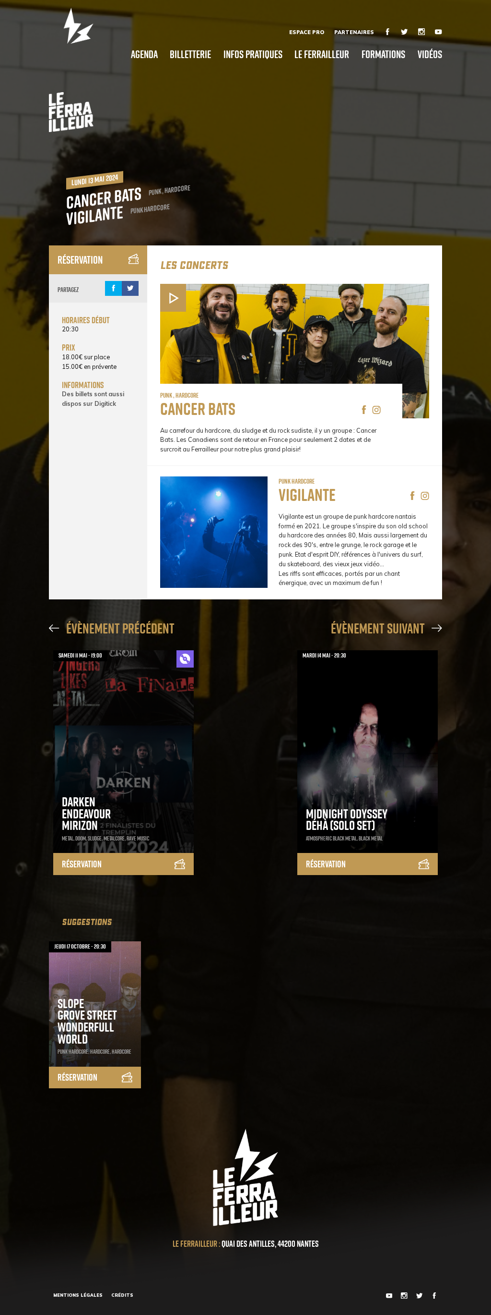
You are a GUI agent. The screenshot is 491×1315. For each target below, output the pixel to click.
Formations (383, 54)
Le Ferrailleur (321, 54)
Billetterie (190, 54)
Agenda (144, 54)
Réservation (80, 260)
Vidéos (430, 54)
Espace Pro (306, 32)
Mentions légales (78, 1295)
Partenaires (354, 32)
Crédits (122, 1295)
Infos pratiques (252, 54)
